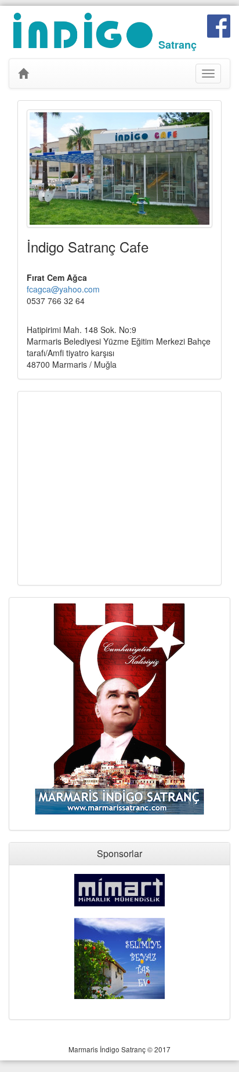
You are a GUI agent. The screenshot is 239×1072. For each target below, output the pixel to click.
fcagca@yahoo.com (63, 289)
